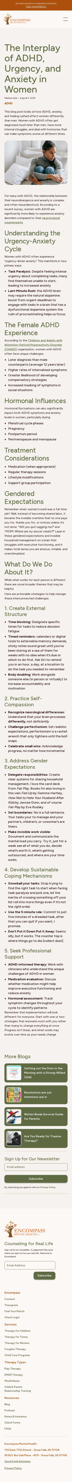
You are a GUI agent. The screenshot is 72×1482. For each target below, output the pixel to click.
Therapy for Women (16, 1343)
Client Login (12, 1317)
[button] (64, 19)
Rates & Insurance (15, 1416)
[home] (17, 19)
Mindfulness (12, 1380)
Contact (9, 1299)
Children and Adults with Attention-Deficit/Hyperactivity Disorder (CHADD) (33, 345)
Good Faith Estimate (17, 1461)
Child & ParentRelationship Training (17, 1388)
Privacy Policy (13, 1468)
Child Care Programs (17, 1355)
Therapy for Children (17, 1330)
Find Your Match (14, 1311)
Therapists (11, 1305)
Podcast (9, 1410)
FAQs (7, 1428)
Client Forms (12, 1422)
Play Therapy (12, 1368)
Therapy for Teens (16, 1337)
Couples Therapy (15, 1349)
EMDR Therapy (13, 1374)
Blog (7, 1404)
